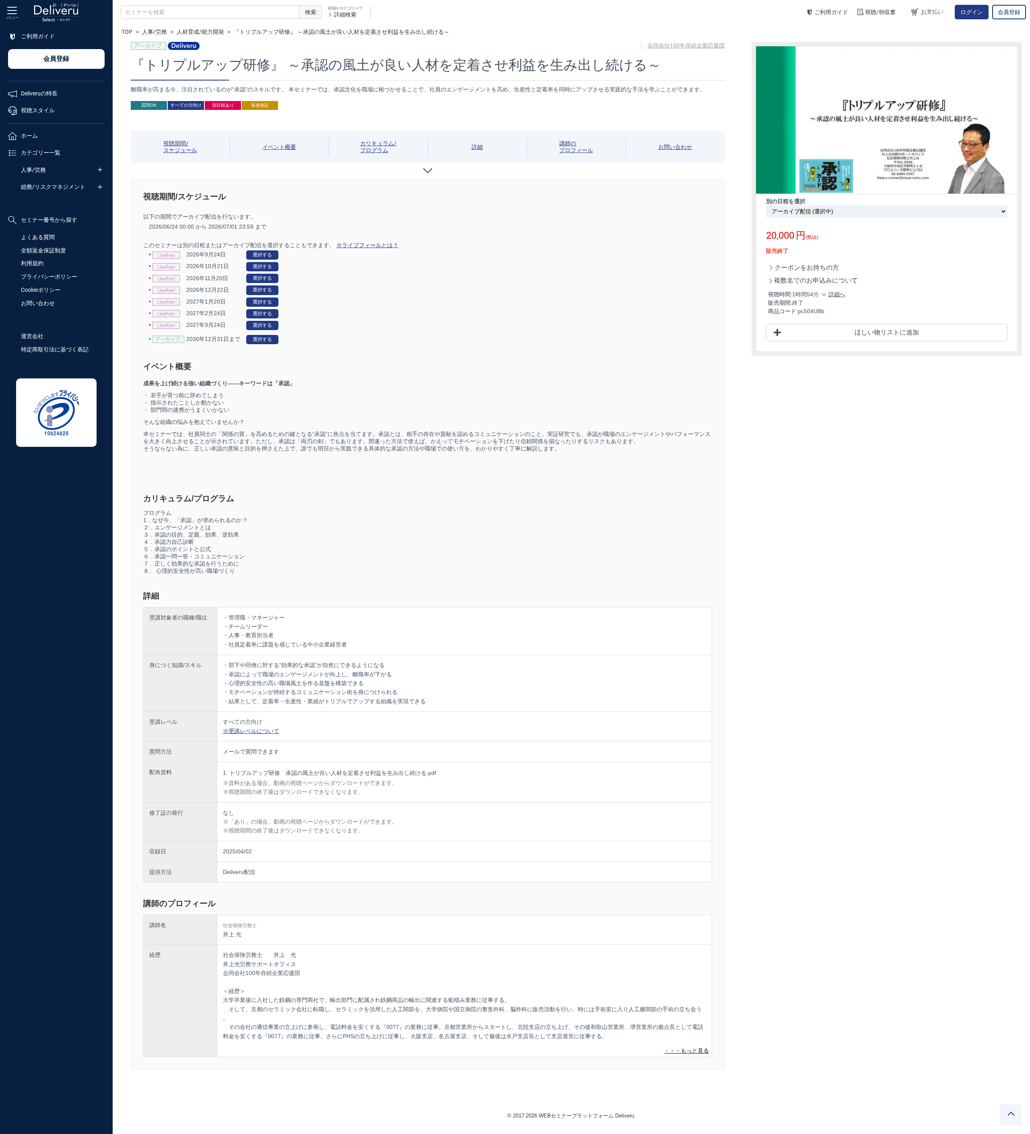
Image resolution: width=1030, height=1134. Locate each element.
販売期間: (780, 303)
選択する (262, 255)
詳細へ (836, 294)
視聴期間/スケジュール (180, 146)
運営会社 (32, 336)
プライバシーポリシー (49, 276)
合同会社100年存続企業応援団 (686, 45)
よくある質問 (38, 237)
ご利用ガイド (831, 12)
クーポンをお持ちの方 (807, 267)
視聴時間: (780, 294)
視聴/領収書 (880, 12)
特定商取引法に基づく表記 (55, 349)
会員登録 (1009, 12)
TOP (127, 32)
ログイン (971, 12)
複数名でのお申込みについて (816, 280)
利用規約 (32, 263)
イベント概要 (279, 147)
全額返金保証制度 (43, 250)
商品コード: (783, 311)
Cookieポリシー (40, 290)
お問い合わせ (38, 303)
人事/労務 (33, 170)
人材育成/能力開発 (200, 32)
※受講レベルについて (251, 731)
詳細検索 (345, 14)
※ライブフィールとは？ (367, 245)
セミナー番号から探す (49, 220)
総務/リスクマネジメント (53, 187)
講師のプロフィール (576, 146)
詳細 (477, 147)
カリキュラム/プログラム (378, 146)
